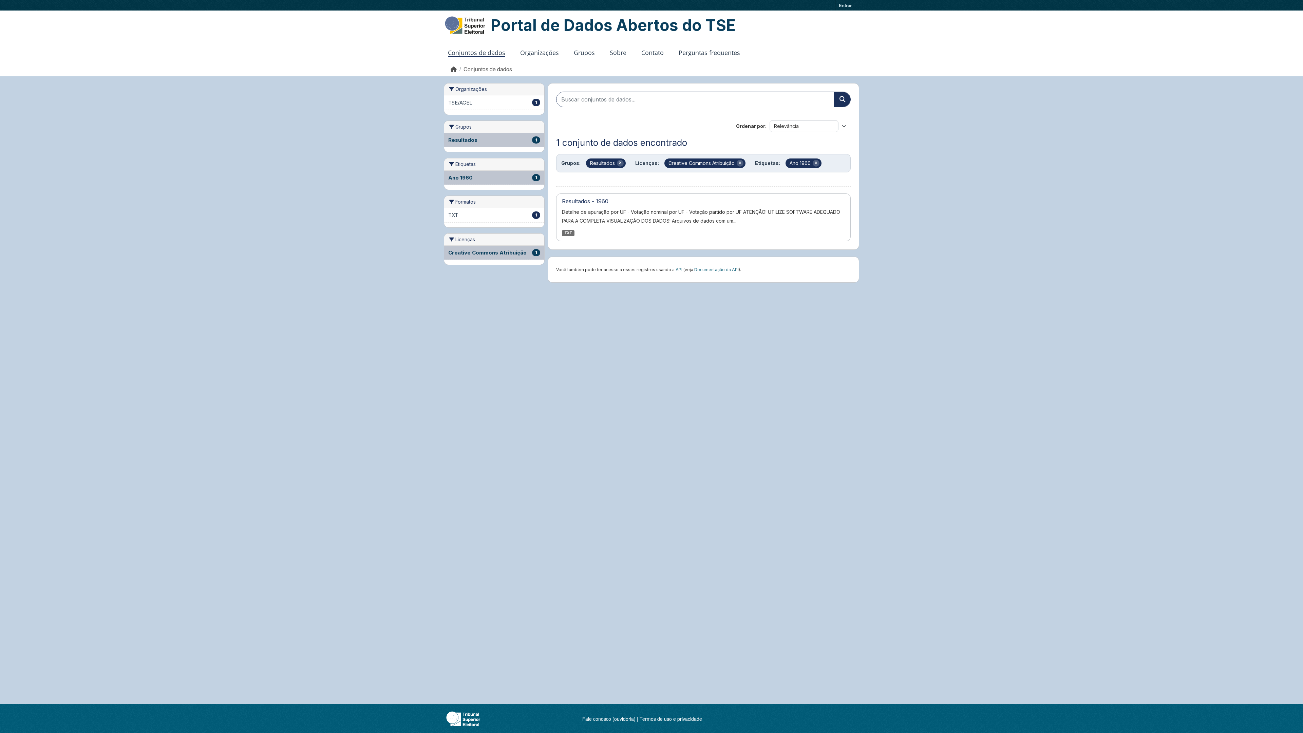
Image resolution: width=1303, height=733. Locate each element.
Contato (652, 53)
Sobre (618, 53)
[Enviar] (842, 99)
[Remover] (620, 163)
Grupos (584, 53)
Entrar (845, 5)
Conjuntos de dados (476, 53)
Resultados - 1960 (585, 201)
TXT (568, 233)
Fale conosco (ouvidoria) (609, 718)
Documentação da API (716, 269)
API (679, 269)
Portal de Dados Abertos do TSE (613, 25)
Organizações (539, 53)
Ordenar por (750, 126)
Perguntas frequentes (709, 53)
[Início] (454, 69)
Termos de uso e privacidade (671, 718)
